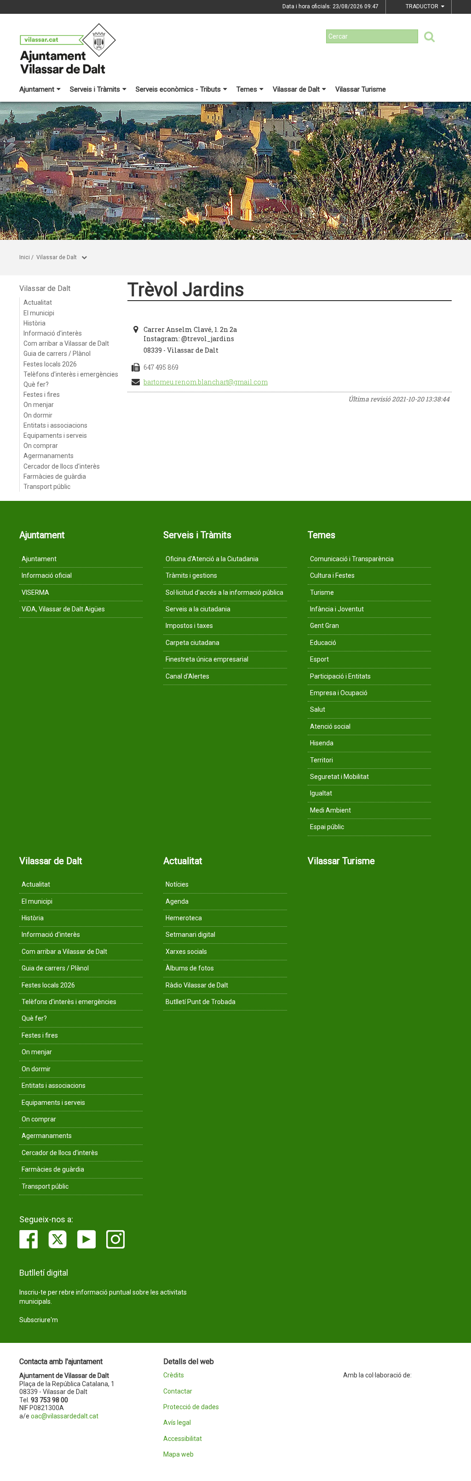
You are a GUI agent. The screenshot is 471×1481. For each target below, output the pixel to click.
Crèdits (173, 1375)
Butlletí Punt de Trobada (201, 1001)
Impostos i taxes (189, 625)
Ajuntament (36, 89)
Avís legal (177, 1422)
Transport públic (46, 486)
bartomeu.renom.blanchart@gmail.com (206, 382)
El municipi (38, 313)
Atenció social (330, 726)
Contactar (177, 1391)
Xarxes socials (186, 951)
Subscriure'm (38, 1320)
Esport (319, 659)
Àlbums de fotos (190, 968)
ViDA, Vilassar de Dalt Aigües (63, 609)
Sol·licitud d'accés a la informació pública (224, 592)
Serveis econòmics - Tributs (178, 89)
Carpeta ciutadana (192, 642)
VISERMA (35, 592)
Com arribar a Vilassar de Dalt (66, 343)
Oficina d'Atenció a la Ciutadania (212, 559)
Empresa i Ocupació (339, 693)
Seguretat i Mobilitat (339, 776)
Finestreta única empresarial (207, 659)
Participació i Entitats (340, 676)
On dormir (37, 415)
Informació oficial (47, 575)
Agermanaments (48, 455)
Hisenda (321, 743)
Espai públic (327, 827)
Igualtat (321, 793)
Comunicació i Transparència (352, 559)
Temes (246, 89)
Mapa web (178, 1454)
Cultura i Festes (332, 575)
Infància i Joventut (337, 609)
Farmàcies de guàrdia (54, 476)
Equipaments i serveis (55, 435)
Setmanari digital (190, 934)
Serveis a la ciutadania (198, 609)
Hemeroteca (184, 918)
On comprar (40, 445)
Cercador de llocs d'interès (61, 466)
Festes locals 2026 (50, 364)
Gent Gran (324, 625)
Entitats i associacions (55, 425)
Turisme (322, 592)
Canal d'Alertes (187, 676)
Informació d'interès (52, 333)
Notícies (177, 884)
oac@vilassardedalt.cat (64, 1416)
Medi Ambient (330, 810)
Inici (24, 257)
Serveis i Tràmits (95, 89)
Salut (317, 709)
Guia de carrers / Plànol (57, 353)
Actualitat (37, 302)
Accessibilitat (182, 1438)
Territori (321, 760)
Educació (323, 642)
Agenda (177, 901)
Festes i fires (41, 394)
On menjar (38, 404)
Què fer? (36, 384)
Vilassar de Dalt (296, 89)
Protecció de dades (191, 1407)
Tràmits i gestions (191, 575)
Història (34, 323)
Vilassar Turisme (360, 89)
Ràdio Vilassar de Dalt (197, 985)
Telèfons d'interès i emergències (70, 374)
